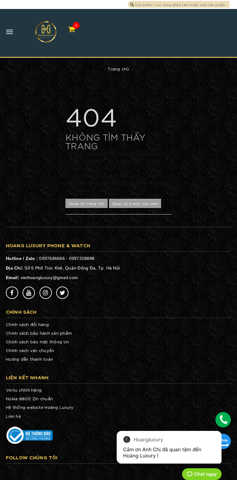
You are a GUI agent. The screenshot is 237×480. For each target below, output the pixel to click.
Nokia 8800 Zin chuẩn (29, 398)
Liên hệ (13, 416)
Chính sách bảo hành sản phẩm (39, 333)
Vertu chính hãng (24, 390)
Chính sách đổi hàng (27, 324)
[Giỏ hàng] (71, 29)
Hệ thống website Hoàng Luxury (39, 407)
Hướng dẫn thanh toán (29, 359)
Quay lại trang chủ (87, 203)
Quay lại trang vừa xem (135, 203)
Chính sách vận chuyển (30, 350)
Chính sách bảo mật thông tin (37, 341)
